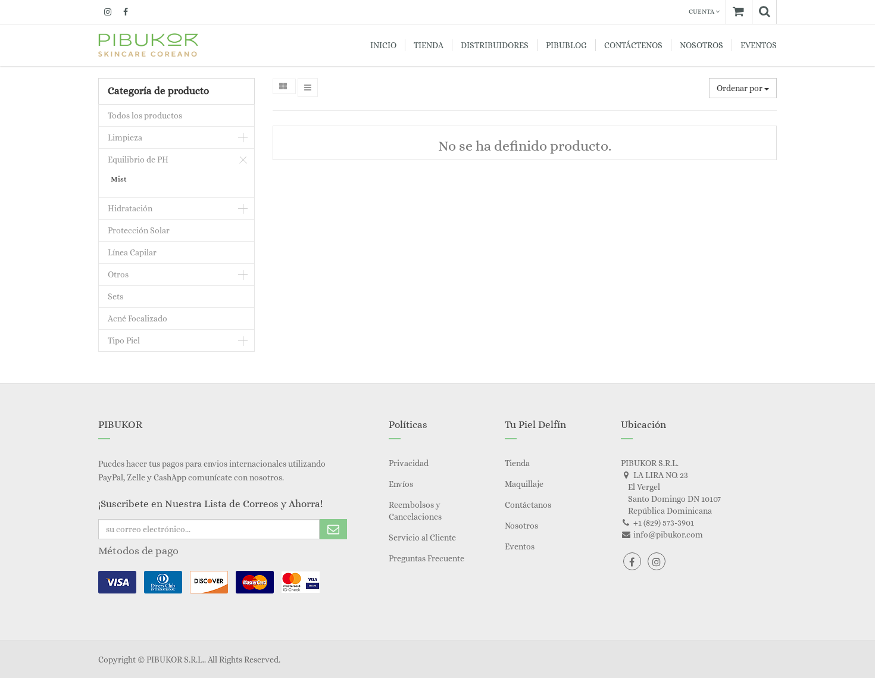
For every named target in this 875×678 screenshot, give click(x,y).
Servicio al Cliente (422, 537)
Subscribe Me (333, 529)
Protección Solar (139, 230)
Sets (115, 296)
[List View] (308, 87)
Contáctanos (528, 505)
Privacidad (409, 463)
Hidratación (130, 208)
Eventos (520, 546)
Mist (119, 178)
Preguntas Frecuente (426, 558)
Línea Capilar (132, 252)
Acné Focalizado (137, 318)
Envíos (401, 484)
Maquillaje (524, 484)
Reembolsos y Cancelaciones (415, 510)
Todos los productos (145, 115)
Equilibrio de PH (138, 159)
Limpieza (125, 137)
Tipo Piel (124, 340)
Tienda (517, 463)
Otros (118, 274)
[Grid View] (284, 86)
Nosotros (521, 525)
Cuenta (702, 11)
